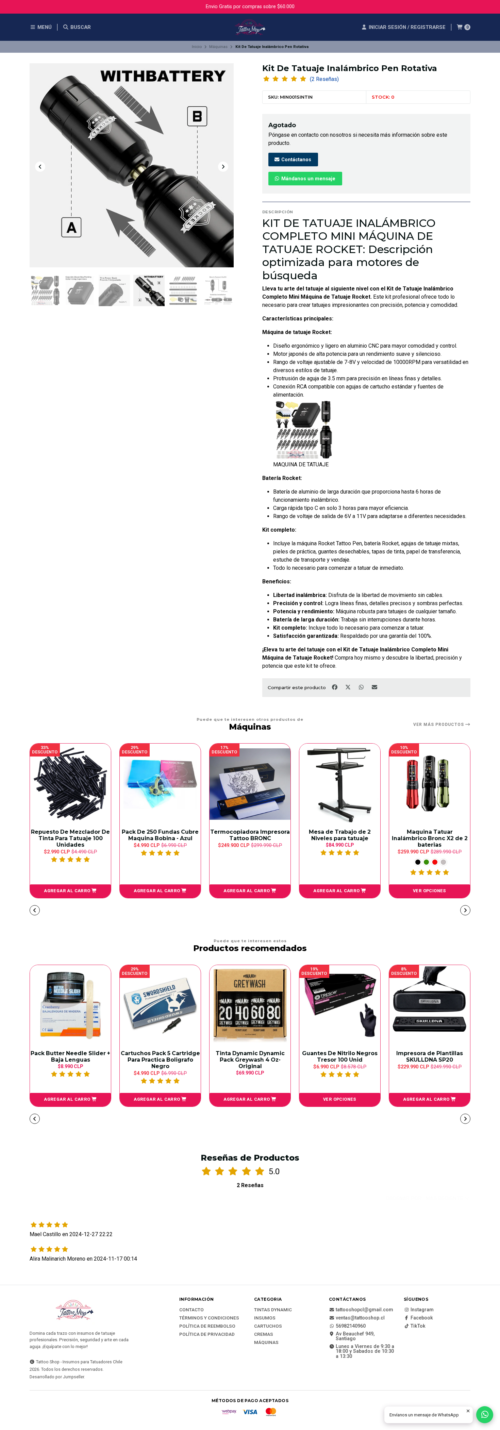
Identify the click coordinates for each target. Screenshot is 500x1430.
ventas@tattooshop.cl (360, 1318)
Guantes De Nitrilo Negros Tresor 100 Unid (340, 1056)
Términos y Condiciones (209, 1318)
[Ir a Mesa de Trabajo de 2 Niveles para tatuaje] (250, 784)
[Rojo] (345, 862)
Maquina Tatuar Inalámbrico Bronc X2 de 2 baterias (340, 838)
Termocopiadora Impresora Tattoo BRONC (160, 835)
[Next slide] (223, 167)
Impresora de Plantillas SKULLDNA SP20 (429, 1056)
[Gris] (353, 862)
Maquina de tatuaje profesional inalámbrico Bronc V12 (429, 838)
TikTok (418, 1326)
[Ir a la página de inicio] (250, 27)
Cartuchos (268, 1326)
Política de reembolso (207, 1326)
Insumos (265, 1318)
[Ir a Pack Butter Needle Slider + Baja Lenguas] (70, 1005)
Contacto (191, 1310)
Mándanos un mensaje (307, 179)
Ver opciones (339, 890)
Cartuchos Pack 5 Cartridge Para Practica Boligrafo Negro (160, 1059)
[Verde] (336, 862)
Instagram (422, 1310)
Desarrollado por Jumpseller (57, 1376)
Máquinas (218, 46)
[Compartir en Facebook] (335, 687)
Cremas (263, 1334)
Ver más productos (439, 724)
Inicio (197, 46)
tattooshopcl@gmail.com (364, 1310)
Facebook (422, 1318)
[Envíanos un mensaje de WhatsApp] (484, 1414)
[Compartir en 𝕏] (348, 687)
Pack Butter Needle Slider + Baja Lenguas (70, 1056)
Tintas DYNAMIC (273, 1310)
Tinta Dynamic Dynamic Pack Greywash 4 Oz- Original (250, 1059)
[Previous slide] (40, 167)
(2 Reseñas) (324, 79)
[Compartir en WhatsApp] (361, 687)
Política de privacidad (207, 1334)
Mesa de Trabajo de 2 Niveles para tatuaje (250, 835)
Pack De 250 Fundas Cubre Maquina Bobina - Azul (70, 835)
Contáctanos (295, 160)
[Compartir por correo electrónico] (375, 687)
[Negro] (328, 862)
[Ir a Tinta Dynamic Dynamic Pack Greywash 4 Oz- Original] (250, 1005)
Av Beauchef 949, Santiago (355, 1337)
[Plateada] (443, 862)
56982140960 (351, 1326)
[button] (70, 891)
